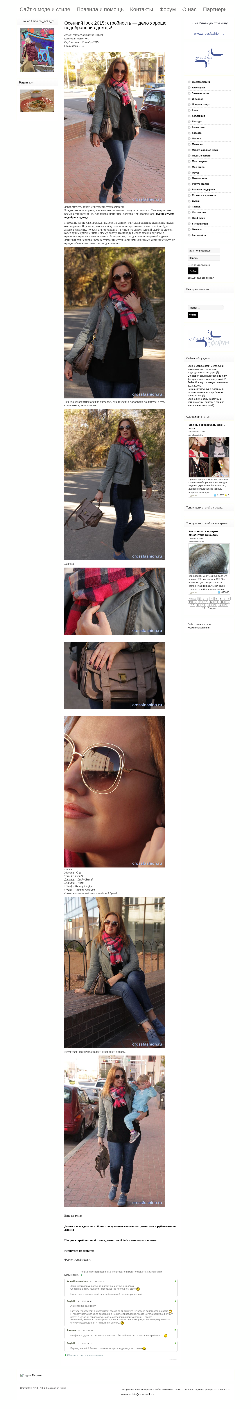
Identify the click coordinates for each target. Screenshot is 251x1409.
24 (203, 608)
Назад (192, 598)
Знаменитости (200, 93)
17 (192, 605)
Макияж (196, 138)
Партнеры (215, 9)
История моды (200, 104)
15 (222, 602)
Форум (167, 9)
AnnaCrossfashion (196, 435)
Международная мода (205, 150)
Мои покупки (199, 161)
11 (200, 602)
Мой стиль (83, 38)
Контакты (141, 9)
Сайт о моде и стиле (45, 9)
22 (220, 605)
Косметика (198, 127)
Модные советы (201, 155)
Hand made (198, 218)
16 (227, 602)
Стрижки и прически (204, 195)
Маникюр (197, 144)
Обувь (196, 172)
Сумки (196, 201)
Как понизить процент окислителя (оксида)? (203, 533)
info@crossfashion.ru (143, 1394)
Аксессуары (199, 87)
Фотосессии (199, 212)
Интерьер (197, 99)
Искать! (193, 314)
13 (211, 602)
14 (216, 602)
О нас (189, 9)
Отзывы (197, 229)
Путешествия (199, 178)
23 (225, 605)
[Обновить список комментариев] (82, 1275)
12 (205, 602)
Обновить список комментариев (85, 1355)
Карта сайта (199, 235)
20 (209, 605)
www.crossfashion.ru (209, 33)
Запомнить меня (201, 264)
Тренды (196, 206)
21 (214, 605)
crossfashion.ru (201, 82)
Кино (195, 110)
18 (198, 605)
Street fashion (200, 223)
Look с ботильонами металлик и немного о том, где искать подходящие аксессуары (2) (205, 369)
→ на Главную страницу (209, 23)
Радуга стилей (200, 184)
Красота (196, 133)
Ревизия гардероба (203, 189)
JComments (173, 1360)
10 (194, 602)
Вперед (212, 608)
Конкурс (197, 121)
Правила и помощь (100, 9)
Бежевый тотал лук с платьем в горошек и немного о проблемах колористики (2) (205, 392)
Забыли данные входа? (201, 277)
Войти (193, 271)
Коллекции (198, 115)
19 (203, 605)
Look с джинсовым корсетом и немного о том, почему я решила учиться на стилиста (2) (206, 402)
